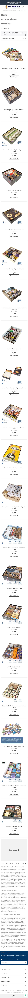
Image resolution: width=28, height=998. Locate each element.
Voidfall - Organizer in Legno (14, 666)
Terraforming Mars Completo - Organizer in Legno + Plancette (14, 308)
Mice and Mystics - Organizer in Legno (14, 229)
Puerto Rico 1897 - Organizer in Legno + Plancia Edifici (14, 706)
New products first (10, 38)
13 (23, 863)
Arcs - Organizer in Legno (14, 627)
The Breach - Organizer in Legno (14, 588)
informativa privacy (22, 959)
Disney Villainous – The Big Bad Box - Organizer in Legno (14, 507)
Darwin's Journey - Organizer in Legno (14, 269)
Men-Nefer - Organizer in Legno (14, 826)
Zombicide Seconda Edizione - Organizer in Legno (14, 427)
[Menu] (2, 7)
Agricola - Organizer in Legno (14, 348)
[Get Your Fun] (12, 7)
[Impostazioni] (25, 7)
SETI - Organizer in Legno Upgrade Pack (14, 746)
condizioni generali (12, 959)
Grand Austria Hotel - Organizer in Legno (14, 467)
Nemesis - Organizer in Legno (14, 190)
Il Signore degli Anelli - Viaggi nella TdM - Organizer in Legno (14, 110)
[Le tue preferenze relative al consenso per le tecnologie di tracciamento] (25, 995)
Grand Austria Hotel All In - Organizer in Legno (14, 388)
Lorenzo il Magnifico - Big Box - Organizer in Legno (14, 150)
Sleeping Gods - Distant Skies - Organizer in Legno (14, 548)
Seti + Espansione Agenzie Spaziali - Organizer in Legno (14, 786)
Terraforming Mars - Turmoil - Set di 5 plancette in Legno (14, 69)
